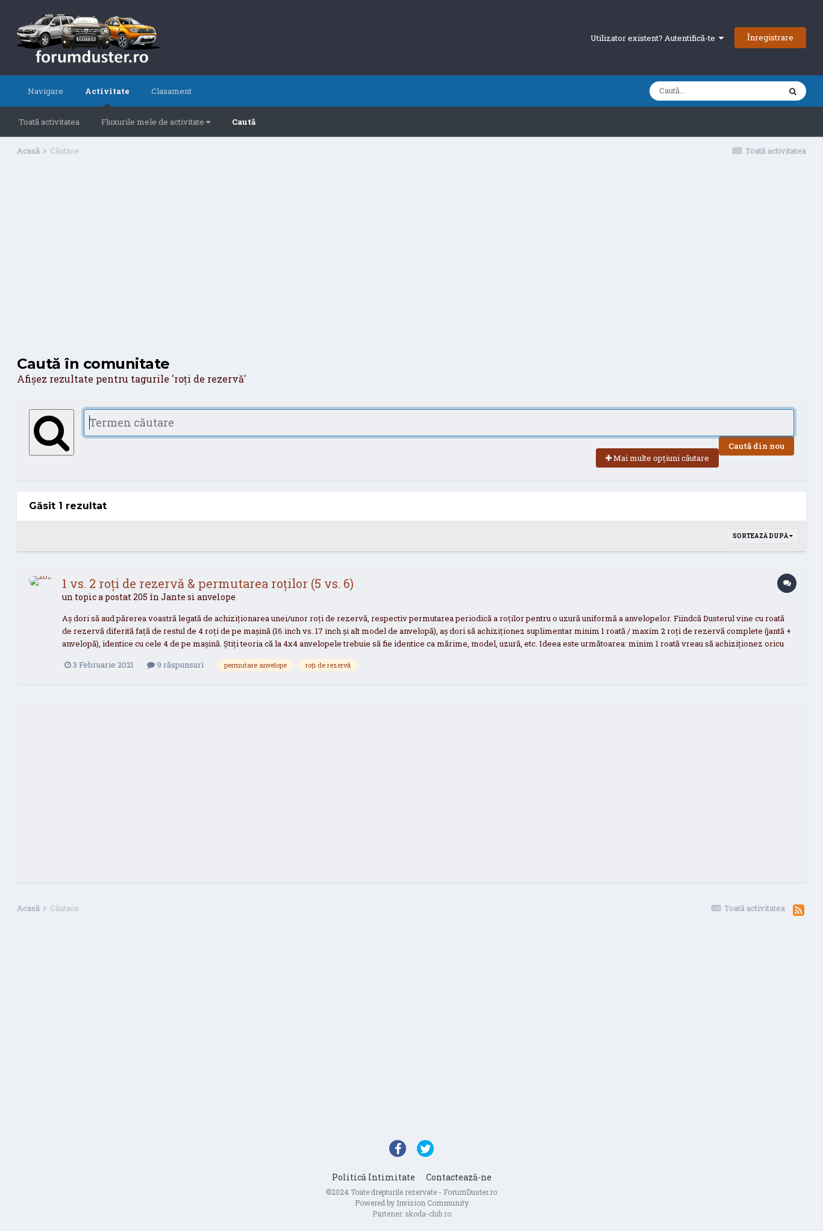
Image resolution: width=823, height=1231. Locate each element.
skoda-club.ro (428, 1213)
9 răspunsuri (179, 664)
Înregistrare (770, 37)
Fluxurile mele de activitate (153, 121)
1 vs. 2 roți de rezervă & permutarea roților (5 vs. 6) (208, 583)
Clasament (171, 91)
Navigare (45, 91)
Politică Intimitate (373, 1177)
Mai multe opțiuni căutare (660, 458)
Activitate (107, 91)
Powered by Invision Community (412, 1203)
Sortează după (761, 536)
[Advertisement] (411, 259)
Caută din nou (756, 445)
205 (140, 597)
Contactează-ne (459, 1177)
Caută (243, 121)
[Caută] (793, 91)
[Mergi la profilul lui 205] (42, 589)
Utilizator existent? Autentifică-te (654, 38)
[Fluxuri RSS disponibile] (798, 909)
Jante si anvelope (198, 597)
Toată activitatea (49, 121)
